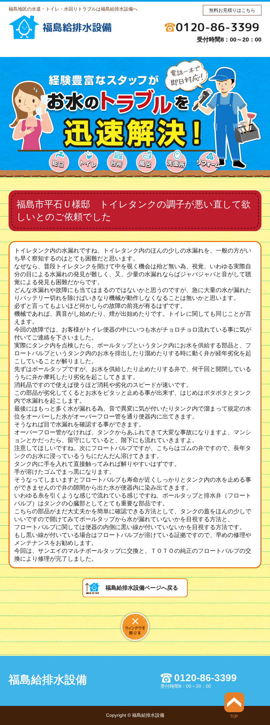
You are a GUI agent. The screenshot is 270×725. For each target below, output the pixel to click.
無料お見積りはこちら (232, 10)
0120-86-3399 (217, 27)
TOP (234, 716)
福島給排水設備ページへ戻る (141, 588)
